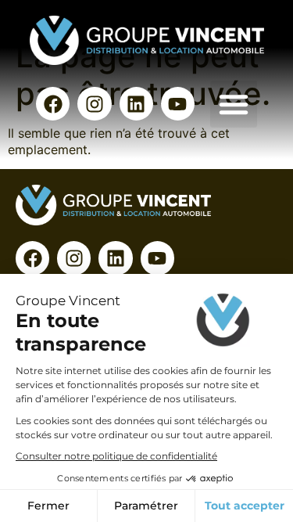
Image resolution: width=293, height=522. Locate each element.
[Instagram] (94, 104)
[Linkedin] (136, 104)
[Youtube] (178, 104)
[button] (233, 104)
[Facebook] (53, 104)
